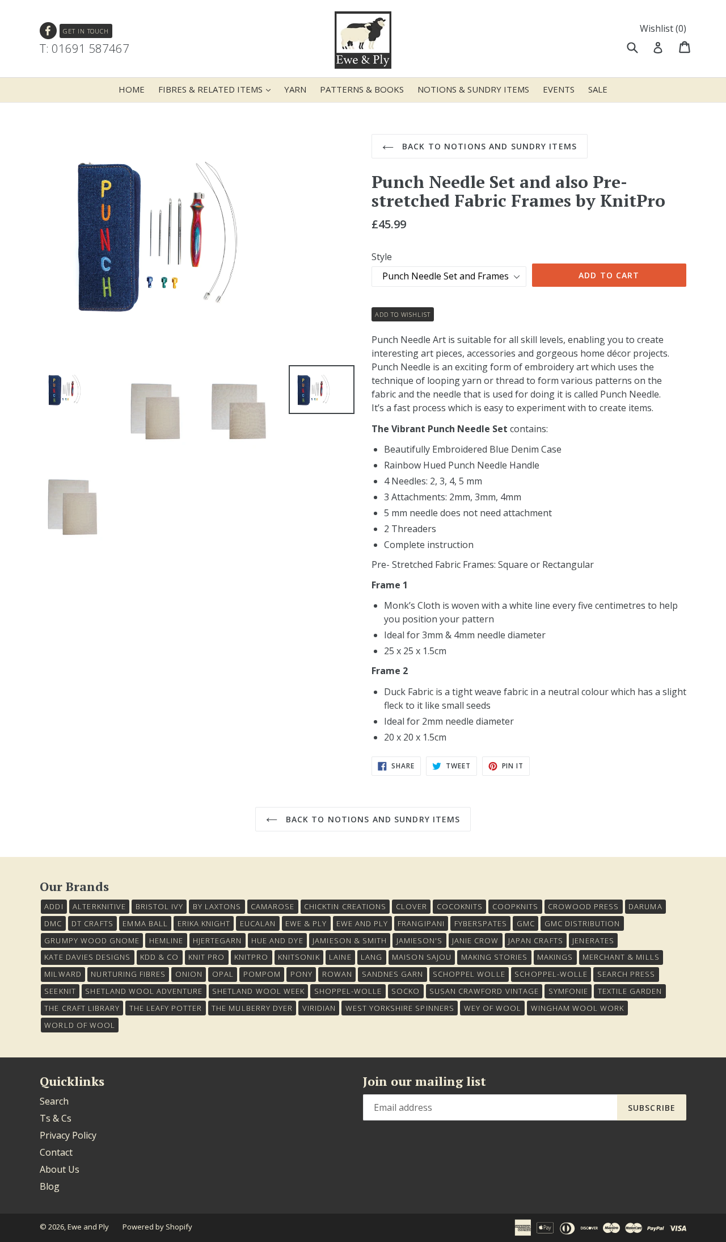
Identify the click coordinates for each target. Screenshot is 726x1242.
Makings (555, 957)
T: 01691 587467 (84, 48)
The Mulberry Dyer (252, 1008)
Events (559, 89)
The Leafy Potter (165, 1008)
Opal (223, 974)
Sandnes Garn (392, 974)
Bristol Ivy (159, 906)
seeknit (59, 991)
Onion (188, 974)
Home (132, 89)
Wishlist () (663, 28)
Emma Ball (145, 923)
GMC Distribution (582, 923)
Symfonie (568, 991)
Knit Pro (206, 957)
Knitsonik (298, 957)
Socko (405, 991)
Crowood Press (583, 906)
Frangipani (421, 923)
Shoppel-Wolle (348, 991)
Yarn (295, 89)
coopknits (515, 906)
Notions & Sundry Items (473, 89)
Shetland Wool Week (258, 991)
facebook (48, 31)
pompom (262, 974)
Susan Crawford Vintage (484, 991)
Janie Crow (475, 940)
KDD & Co (159, 957)
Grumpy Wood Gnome (92, 940)
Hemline (166, 940)
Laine (340, 957)
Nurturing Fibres (128, 974)
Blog (50, 1186)
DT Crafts (92, 923)
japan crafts (535, 940)
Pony (301, 974)
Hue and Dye (277, 940)
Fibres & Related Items (217, 89)
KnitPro (251, 957)
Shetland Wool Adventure (143, 991)
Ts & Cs (55, 1118)
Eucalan (258, 923)
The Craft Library (82, 1008)
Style (382, 256)
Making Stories (494, 957)
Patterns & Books (362, 89)
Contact (56, 1152)
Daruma (645, 906)
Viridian (319, 1008)
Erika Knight (204, 923)
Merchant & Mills (621, 957)
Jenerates (593, 940)
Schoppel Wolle (469, 974)
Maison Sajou (421, 957)
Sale (597, 89)
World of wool (79, 1025)
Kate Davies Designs (87, 957)
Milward (62, 974)
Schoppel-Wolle (551, 974)
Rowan (337, 974)
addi (53, 906)
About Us (59, 1169)
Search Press (626, 974)
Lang (371, 957)
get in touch (86, 31)
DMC (53, 923)
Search (54, 1101)
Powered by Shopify (157, 1227)
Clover (411, 906)
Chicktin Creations (345, 906)
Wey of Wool (492, 1008)
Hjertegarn (217, 940)
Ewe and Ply (88, 1227)
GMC (526, 923)
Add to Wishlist (402, 314)
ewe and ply (362, 923)
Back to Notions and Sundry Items (488, 146)
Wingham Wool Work (577, 1008)
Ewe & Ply (306, 923)
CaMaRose (272, 906)
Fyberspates (480, 923)
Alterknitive (99, 906)
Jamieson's (419, 940)
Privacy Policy (68, 1135)
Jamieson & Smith (350, 940)
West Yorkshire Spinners (399, 1008)
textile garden (630, 991)
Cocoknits (460, 906)
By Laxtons (217, 906)
